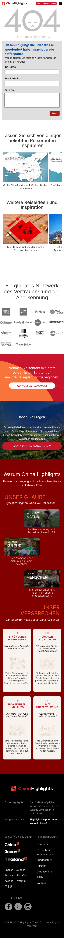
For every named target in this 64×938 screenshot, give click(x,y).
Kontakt (41, 883)
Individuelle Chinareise (32, 385)
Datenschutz (44, 871)
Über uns (42, 844)
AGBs (40, 877)
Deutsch (20, 869)
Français (10, 875)
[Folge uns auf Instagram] (28, 909)
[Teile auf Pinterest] (18, 909)
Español (21, 875)
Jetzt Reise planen (46, 3)
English (9, 869)
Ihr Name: (10, 66)
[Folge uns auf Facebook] (8, 909)
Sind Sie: (9, 90)
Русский (21, 880)
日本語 (8, 886)
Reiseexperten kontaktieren (32, 445)
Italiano (9, 880)
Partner (41, 865)
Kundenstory (44, 859)
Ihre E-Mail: (11, 78)
